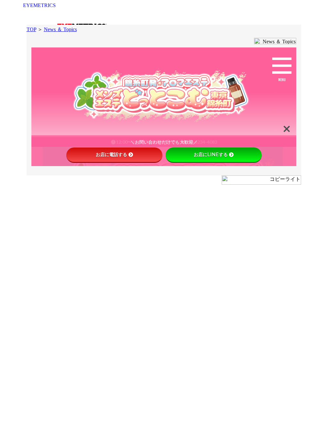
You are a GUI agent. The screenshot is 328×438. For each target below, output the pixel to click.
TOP (31, 29)
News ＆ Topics (60, 29)
